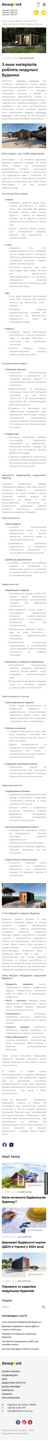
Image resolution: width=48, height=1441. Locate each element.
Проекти (7, 1394)
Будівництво (25, 1192)
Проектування (11, 1371)
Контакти (8, 1390)
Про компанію (11, 1398)
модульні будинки (27, 81)
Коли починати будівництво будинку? (22, 1322)
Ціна (4, 1379)
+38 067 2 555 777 (10, 10)
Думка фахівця (11, 1386)
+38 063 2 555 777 (9, 15)
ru (38, 7)
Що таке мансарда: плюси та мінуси (20, 1349)
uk (38, 3)
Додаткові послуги (14, 1383)
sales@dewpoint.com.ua (20, 1411)
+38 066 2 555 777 (10, 13)
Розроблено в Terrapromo (15, 1433)
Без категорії (27, 58)
